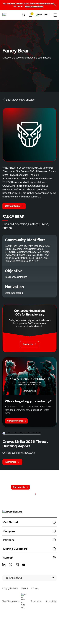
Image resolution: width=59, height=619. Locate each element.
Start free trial (19, 487)
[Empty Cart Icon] (42, 15)
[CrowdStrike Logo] (4, 15)
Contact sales (12, 206)
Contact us (38, 487)
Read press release (34, 6)
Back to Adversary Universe (20, 99)
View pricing (28, 494)
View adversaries (15, 421)
